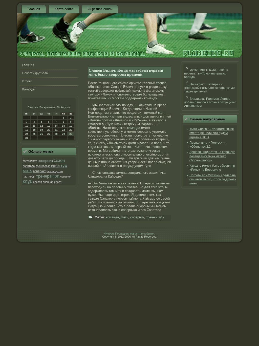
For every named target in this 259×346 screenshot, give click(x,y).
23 (70, 129)
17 (26, 129)
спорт (57, 181)
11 (34, 125)
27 (48, 133)
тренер (42, 176)
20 (48, 129)
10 (26, 125)
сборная (48, 181)
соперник (45, 161)
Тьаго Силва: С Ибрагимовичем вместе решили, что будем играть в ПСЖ (211, 133)
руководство (55, 171)
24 (26, 133)
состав (37, 181)
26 (41, 133)
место (55, 166)
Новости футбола (35, 73)
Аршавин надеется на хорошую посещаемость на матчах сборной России (212, 156)
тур (63, 165)
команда (133, 128)
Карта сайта (64, 9)
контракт (39, 171)
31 (26, 138)
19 (41, 129)
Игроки (27, 81)
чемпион (65, 176)
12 (41, 125)
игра (54, 176)
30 (70, 133)
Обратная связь (100, 9)
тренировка (43, 165)
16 (70, 125)
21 (56, 129)
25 (34, 133)
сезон (59, 160)
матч (27, 170)
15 (63, 125)
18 (34, 129)
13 (48, 125)
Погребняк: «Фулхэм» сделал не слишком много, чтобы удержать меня (212, 179)
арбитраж (29, 165)
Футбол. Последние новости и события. (129, 233)
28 (56, 133)
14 (56, 125)
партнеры (29, 176)
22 (63, 129)
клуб (27, 181)
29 (63, 133)
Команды (28, 89)
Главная (34, 9)
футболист (30, 160)
